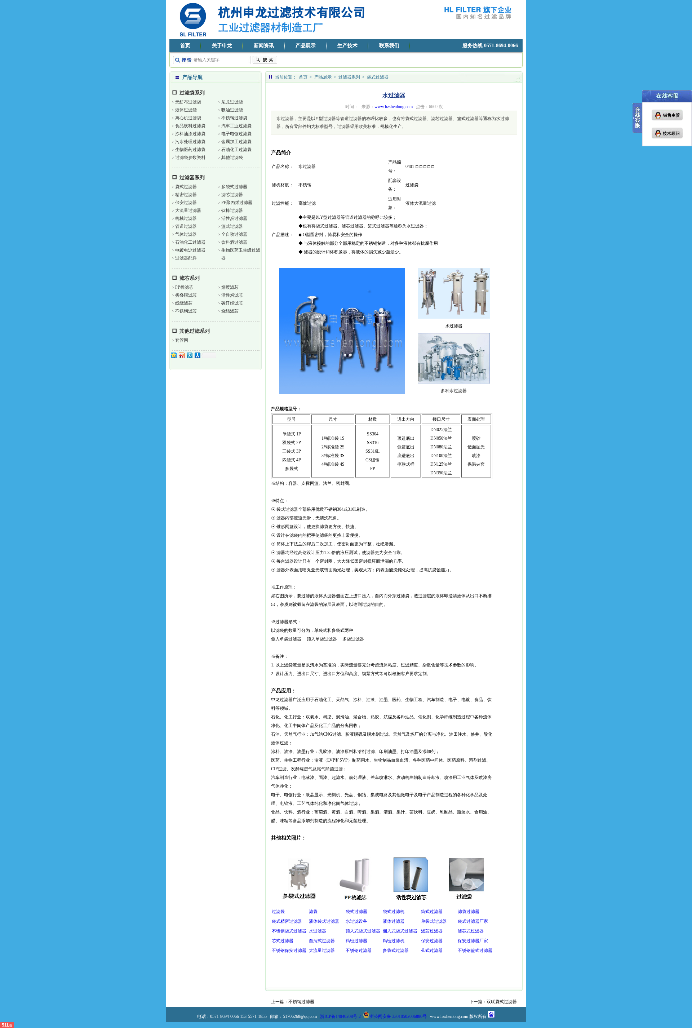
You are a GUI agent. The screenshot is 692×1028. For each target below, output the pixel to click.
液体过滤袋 (186, 109)
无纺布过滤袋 (188, 102)
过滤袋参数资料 (190, 157)
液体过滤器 (393, 921)
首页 (185, 45)
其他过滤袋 (232, 157)
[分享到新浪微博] (181, 355)
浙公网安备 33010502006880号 (398, 1016)
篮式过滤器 (232, 226)
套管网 (181, 340)
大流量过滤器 (188, 210)
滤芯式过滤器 (471, 931)
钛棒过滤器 (232, 210)
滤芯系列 (189, 278)
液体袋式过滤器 (324, 921)
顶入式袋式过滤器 (363, 931)
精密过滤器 (186, 194)
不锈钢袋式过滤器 (289, 931)
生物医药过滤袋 (190, 149)
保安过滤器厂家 (473, 940)
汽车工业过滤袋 (236, 125)
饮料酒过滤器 (234, 242)
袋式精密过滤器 (287, 921)
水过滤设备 (356, 921)
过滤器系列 (192, 177)
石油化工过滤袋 (236, 149)
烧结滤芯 (230, 311)
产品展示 (306, 45)
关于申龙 (222, 45)
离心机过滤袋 (188, 117)
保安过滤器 (186, 202)
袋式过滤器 (186, 186)
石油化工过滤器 (190, 242)
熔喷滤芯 (230, 287)
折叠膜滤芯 (186, 295)
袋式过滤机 (393, 911)
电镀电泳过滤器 (190, 250)
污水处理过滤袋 (190, 141)
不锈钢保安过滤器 (289, 950)
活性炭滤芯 (232, 295)
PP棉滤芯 (184, 287)
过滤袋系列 (192, 93)
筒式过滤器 (432, 911)
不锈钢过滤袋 (234, 117)
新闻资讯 (264, 45)
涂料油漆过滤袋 (190, 133)
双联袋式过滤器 (502, 1001)
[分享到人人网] (197, 355)
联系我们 (389, 45)
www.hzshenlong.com (393, 106)
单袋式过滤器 (434, 921)
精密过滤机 (393, 940)
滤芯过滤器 (232, 194)
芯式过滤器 (282, 940)
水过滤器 (317, 931)
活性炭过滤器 (234, 218)
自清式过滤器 (322, 940)
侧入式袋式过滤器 (400, 931)
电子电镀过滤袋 (236, 133)
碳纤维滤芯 (232, 303)
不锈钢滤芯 (186, 311)
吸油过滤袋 (232, 109)
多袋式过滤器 (234, 186)
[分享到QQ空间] (173, 355)
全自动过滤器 (234, 234)
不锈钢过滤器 (359, 950)
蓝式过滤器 (432, 950)
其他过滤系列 (194, 331)
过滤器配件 (186, 258)
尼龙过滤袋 (232, 102)
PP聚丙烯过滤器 (236, 202)
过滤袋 (278, 911)
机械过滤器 (186, 218)
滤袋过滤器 (468, 911)
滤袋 (313, 911)
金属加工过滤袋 (236, 141)
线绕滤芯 (183, 303)
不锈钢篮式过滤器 (475, 950)
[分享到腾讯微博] (189, 355)
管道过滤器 (186, 226)
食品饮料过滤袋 (190, 125)
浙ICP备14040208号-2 (340, 1016)
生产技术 (347, 45)
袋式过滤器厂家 (473, 921)
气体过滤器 (186, 234)
